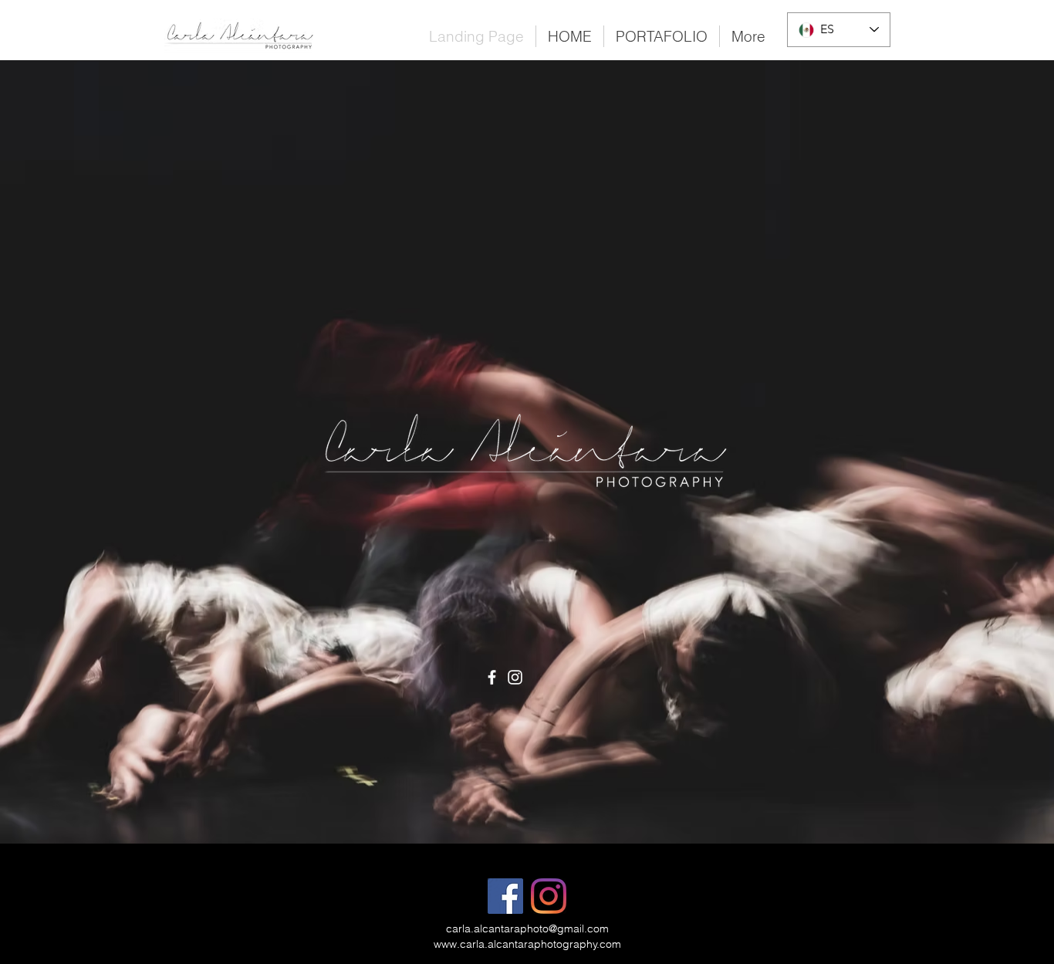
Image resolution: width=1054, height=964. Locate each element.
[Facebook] (492, 677)
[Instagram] (515, 677)
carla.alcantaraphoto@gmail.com (527, 928)
